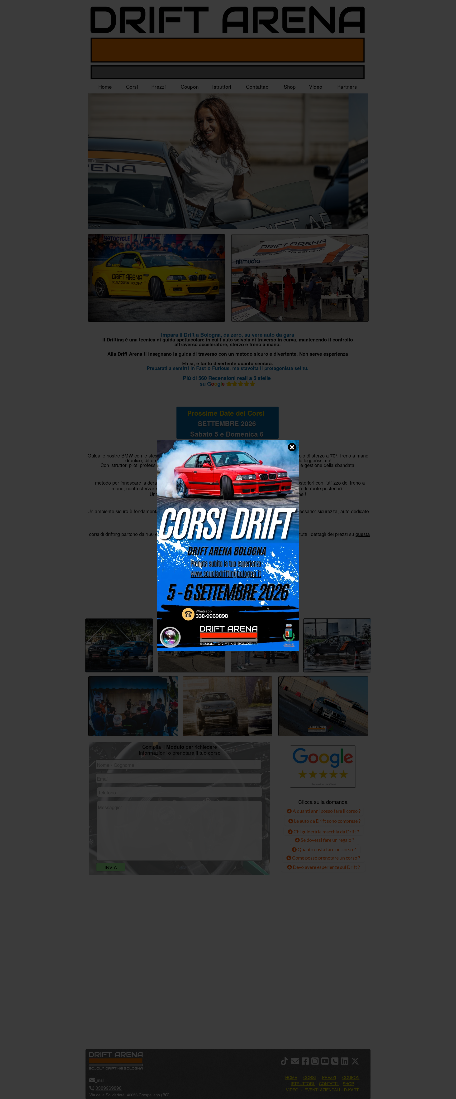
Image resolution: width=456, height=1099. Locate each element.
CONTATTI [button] (328, 1083)
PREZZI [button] (329, 1077)
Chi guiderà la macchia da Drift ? (326, 831)
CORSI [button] (309, 1077)
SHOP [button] (348, 1083)
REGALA (277, 602)
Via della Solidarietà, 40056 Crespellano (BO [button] (128, 1095)
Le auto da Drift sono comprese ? (327, 821)
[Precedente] (93, 161)
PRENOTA (227, 602)
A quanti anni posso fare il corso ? (326, 811)
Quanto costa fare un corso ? (327, 849)
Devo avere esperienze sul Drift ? (326, 867)
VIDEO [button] (292, 1090)
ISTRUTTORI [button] (302, 1083)
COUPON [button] (351, 1077)
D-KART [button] (351, 1090)
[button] (104, 1080)
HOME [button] (291, 1077)
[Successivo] (362, 161)
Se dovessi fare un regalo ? (327, 840)
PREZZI (179, 602)
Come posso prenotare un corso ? (326, 858)
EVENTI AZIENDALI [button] (322, 1090)
